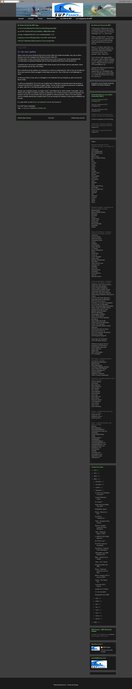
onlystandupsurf (56, 102)
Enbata (93, 242)
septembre (98, 490)
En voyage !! (99, 502)
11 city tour (25, 108)
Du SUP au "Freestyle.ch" (100, 517)
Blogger (76, 685)
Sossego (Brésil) (96, 372)
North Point (94, 253)
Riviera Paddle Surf (97, 189)
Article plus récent (24, 118)
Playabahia (94, 433)
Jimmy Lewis (95, 173)
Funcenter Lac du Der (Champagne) (102, 303)
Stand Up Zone (95, 418)
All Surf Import (96, 237)
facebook (111, 634)
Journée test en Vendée (101, 589)
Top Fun (93, 275)
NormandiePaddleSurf (97, 429)
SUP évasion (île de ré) (98, 330)
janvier (97, 618)
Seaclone (94, 192)
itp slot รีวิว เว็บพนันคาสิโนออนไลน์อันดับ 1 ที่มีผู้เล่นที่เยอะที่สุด (36, 31)
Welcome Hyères (96, 276)
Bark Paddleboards (96, 153)
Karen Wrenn (95, 398)
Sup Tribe (94, 268)
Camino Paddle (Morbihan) (99, 288)
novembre (98, 484)
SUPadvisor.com (96, 447)
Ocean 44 (94, 255)
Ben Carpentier (95, 385)
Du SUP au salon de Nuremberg (101, 544)
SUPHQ (93, 451)
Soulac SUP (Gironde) (98, 324)
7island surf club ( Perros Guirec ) (101, 284)
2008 (95, 622)
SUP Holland (95, 449)
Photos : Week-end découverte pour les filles (101, 570)
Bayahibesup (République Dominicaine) (98, 362)
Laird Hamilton (96, 401)
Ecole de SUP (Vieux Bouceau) (100, 298)
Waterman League (96, 456)
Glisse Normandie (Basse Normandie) (102, 306)
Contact (31, 18)
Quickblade (94, 222)
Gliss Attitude (95, 245)
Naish (93, 181)
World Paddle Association (98, 347)
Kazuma (93, 174)
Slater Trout (95, 405)
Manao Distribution (97, 250)
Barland (93, 154)
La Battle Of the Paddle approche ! (102, 537)
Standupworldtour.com (98, 446)
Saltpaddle (94, 225)
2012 (95, 470)
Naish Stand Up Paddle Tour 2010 (102, 505)
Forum (40, 18)
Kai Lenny (94, 395)
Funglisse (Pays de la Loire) (99, 309)
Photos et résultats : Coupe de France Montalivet (100, 527)
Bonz (92, 161)
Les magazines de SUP (84, 18)
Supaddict (94, 266)
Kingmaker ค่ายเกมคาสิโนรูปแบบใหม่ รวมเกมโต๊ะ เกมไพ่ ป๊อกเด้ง (37, 37)
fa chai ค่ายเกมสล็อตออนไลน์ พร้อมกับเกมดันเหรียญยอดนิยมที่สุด (37, 28)
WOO (93, 202)
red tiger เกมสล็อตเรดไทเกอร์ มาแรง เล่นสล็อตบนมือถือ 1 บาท (36, 34)
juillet (97, 601)
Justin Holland (95, 393)
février (97, 616)
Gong (93, 168)
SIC (92, 194)
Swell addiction (96, 273)
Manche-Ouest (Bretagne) (98, 311)
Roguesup (94, 191)
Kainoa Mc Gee (96, 396)
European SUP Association (99, 345)
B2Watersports (95, 210)
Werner (93, 227)
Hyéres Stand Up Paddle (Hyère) (101, 307)
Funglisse (94, 243)
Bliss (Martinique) (96, 365)
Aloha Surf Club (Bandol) (99, 286)
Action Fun (94, 235)
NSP (92, 184)
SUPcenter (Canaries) (97, 373)
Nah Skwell (94, 179)
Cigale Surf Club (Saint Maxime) (101, 293)
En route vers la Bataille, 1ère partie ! (102, 493)
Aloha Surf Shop (96, 238)
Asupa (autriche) (96, 349)
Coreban (93, 163)
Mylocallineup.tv (96, 428)
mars (97, 613)
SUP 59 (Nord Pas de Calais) (99, 329)
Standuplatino (95, 439)
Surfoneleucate (95, 270)
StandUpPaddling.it (97, 441)
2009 (95, 479)
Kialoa (93, 217)
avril (97, 610)
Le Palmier (94, 248)
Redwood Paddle (96, 224)
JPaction (93, 426)
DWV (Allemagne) (97, 352)
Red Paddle (94, 187)
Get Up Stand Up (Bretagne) (99, 304)
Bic (92, 159)
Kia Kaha (94, 215)
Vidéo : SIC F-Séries (101, 562)
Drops (93, 164)
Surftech (93, 197)
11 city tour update (27, 51)
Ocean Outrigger (96, 256)
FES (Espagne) (95, 354)
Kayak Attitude (95, 247)
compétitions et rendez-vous (37, 108)
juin (96, 604)
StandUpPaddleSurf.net (98, 442)
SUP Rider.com (95, 452)
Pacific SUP (95, 220)
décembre (98, 481)
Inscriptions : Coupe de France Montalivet (102, 549)
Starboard (94, 196)
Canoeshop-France (96, 240)
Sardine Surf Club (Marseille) (100, 322)
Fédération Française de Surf (99, 344)
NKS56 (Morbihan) (97, 312)
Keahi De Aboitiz (96, 400)
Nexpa (93, 251)
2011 (95, 473)
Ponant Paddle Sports (97, 434)
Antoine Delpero (96, 382)
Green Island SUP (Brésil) (99, 368)
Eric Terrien (95, 390)
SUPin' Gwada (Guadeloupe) (99, 375)
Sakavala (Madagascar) (98, 370)
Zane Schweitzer (96, 406)
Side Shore (94, 261)
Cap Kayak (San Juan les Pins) (100, 291)
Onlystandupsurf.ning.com (99, 431)
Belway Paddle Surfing (98, 158)
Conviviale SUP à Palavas (100, 585)
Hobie (93, 169)
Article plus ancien (78, 118)
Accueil (21, 18)
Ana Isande (94, 383)
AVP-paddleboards (96, 151)
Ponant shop (95, 258)
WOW (93, 200)
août (96, 598)
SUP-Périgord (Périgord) (98, 335)
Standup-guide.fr (96, 437)
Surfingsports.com (96, 454)
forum (35, 102)
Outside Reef (95, 219)
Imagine (93, 171)
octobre (97, 487)
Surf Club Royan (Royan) (99, 340)
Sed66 (93, 436)
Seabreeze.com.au (96, 416)
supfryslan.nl (43, 102)
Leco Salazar (95, 403)
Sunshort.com (95, 265)
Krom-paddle (95, 176)
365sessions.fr (95, 457)
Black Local (94, 156)
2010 (95, 476)
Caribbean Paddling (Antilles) (100, 367)
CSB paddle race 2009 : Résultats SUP (102, 553)
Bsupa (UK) (94, 350)
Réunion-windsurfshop (98, 260)
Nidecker (94, 182)
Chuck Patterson (96, 386)
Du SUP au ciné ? (100, 541)
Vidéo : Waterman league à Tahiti (100, 532)
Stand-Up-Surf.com (97, 263)
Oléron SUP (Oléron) (97, 316)
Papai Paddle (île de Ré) (98, 321)
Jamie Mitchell (95, 391)
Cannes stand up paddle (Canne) (100, 289)
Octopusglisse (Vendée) (98, 314)
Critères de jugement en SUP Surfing (102, 119)
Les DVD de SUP (66, 18)
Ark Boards (94, 149)
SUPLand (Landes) (97, 334)
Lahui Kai (94, 177)
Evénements (51, 18)
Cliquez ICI (94, 127)
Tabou (93, 199)
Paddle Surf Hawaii (97, 186)
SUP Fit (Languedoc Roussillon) (100, 332)
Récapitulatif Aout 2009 (102, 595)
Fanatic (93, 166)
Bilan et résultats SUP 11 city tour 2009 (102, 576)
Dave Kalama (95, 388)
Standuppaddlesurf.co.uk (98, 444)
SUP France (106, 647)
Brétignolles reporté (101, 509)
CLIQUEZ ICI (95, 101)
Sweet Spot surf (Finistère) (99, 339)
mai (96, 607)
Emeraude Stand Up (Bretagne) (100, 299)
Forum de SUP (95, 414)
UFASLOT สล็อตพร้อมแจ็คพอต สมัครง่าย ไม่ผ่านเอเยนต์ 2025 (36, 41)
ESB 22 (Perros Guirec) (98, 301)
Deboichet (94, 214)
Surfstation (94, 271)
